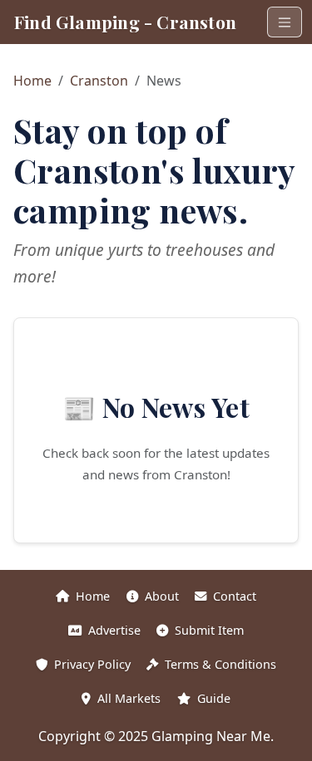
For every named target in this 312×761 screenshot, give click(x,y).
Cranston (99, 80)
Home (32, 80)
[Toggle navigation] (284, 22)
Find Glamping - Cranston (125, 21)
